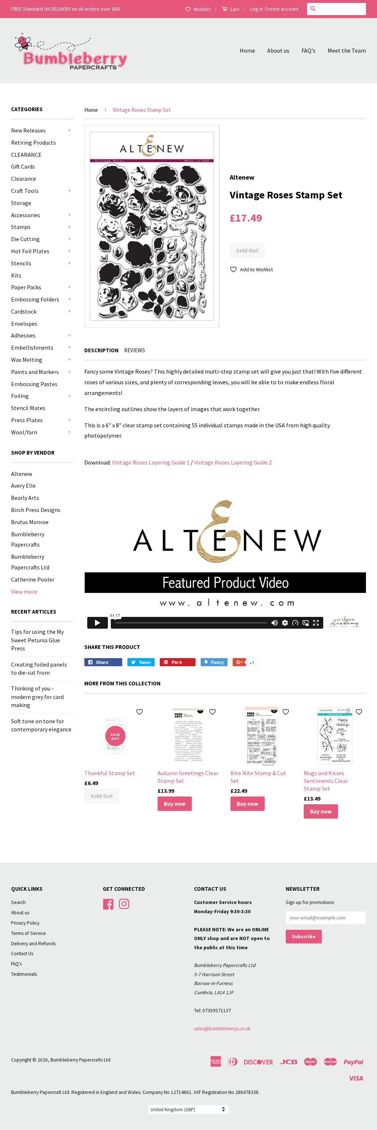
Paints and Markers (35, 371)
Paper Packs (26, 287)
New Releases (28, 130)
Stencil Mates (28, 408)
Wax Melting (26, 359)
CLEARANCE (26, 154)
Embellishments (32, 347)
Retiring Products (33, 142)
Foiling (20, 395)
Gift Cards (23, 166)
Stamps (21, 226)
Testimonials (24, 974)
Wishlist (202, 9)
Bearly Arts (25, 497)
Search (18, 902)
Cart (234, 9)
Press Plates (27, 420)
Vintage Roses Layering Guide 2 (233, 462)
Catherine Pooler (32, 579)
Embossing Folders (35, 299)
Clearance (23, 178)
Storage (21, 202)
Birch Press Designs (35, 509)
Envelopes (24, 323)
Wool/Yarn (24, 432)
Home (247, 50)
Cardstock (23, 311)
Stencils (21, 263)
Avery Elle (23, 485)
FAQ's (309, 50)
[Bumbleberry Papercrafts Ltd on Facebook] (108, 903)
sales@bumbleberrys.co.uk (222, 1028)
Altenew (21, 473)
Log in (256, 9)
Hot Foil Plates (30, 251)
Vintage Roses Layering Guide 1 (151, 462)
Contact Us (22, 953)
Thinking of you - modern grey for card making (37, 697)
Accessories (25, 215)
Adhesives (23, 335)
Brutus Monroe (30, 522)
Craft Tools (25, 190)
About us (278, 50)
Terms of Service (28, 933)
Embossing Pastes (34, 384)
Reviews (134, 350)
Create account (282, 9)
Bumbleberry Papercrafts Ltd (80, 1060)
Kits (16, 275)
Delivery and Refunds (33, 943)
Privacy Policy (25, 923)
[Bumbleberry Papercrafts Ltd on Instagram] (124, 903)
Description (101, 350)
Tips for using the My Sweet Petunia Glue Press (37, 640)
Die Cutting (25, 239)
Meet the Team (347, 50)
